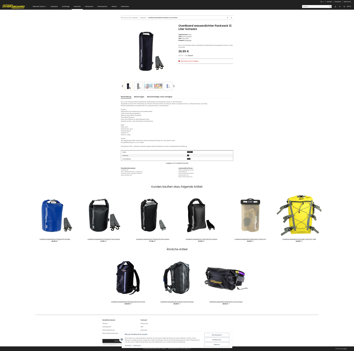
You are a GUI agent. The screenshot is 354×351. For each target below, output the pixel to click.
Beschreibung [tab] (126, 97)
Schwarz (190, 152)
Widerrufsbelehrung (108, 330)
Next (174, 86)
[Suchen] (330, 6)
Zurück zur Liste (126, 17)
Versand (190, 55)
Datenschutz (137, 345)
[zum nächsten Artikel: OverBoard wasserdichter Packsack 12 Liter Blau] (231, 18)
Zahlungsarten (106, 326)
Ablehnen (217, 344)
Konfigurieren (216, 339)
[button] (335, 6)
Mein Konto (347, 2)
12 (188, 155)
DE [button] (321, 2)
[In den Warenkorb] (122, 23)
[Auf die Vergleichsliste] (167, 28)
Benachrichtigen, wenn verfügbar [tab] (159, 97)
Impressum (128, 345)
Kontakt (329, 2)
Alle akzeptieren (217, 335)
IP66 (189, 158)
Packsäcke (188, 40)
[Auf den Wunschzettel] (172, 28)
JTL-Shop (344, 348)
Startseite (338, 2)
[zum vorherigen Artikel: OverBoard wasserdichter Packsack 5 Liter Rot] (227, 18)
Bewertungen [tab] (139, 97)
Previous (122, 86)
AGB (141, 326)
